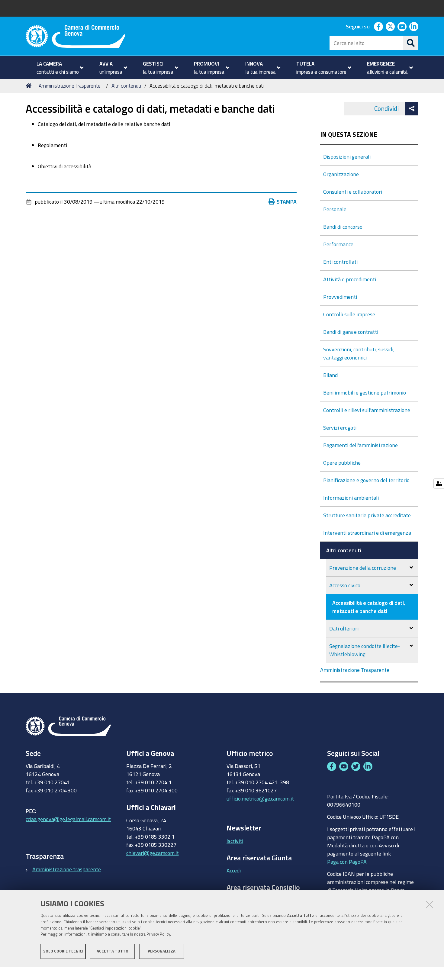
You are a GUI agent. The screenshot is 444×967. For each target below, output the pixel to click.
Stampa (287, 201)
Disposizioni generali (347, 156)
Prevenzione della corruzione (362, 567)
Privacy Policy (158, 934)
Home (30, 86)
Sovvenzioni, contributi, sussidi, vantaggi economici (358, 353)
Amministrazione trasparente (66, 869)
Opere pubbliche (342, 462)
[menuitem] (57, 67)
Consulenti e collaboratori (352, 191)
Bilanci (330, 375)
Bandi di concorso (342, 226)
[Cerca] (410, 42)
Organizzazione (341, 174)
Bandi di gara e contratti (350, 331)
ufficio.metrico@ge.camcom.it (260, 798)
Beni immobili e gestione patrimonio (364, 392)
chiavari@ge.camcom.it (152, 853)
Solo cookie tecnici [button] (63, 951)
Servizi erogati (339, 427)
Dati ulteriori (344, 628)
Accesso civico (344, 585)
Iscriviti (235, 840)
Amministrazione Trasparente (70, 85)
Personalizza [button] (161, 951)
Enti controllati (340, 261)
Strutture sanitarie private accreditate (367, 515)
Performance (338, 244)
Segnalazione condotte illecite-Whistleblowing (364, 650)
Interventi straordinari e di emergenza (367, 532)
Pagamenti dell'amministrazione (360, 445)
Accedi (234, 870)
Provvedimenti (340, 296)
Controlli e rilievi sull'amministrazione (366, 410)
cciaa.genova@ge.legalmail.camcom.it (68, 819)
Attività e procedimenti (349, 279)
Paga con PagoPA (347, 861)
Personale (334, 209)
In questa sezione (348, 134)
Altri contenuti (126, 85)
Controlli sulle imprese (349, 314)
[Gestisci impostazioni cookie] (438, 483)
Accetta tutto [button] (112, 951)
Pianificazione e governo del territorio (366, 480)
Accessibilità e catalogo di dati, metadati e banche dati (368, 607)
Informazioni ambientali (351, 497)
